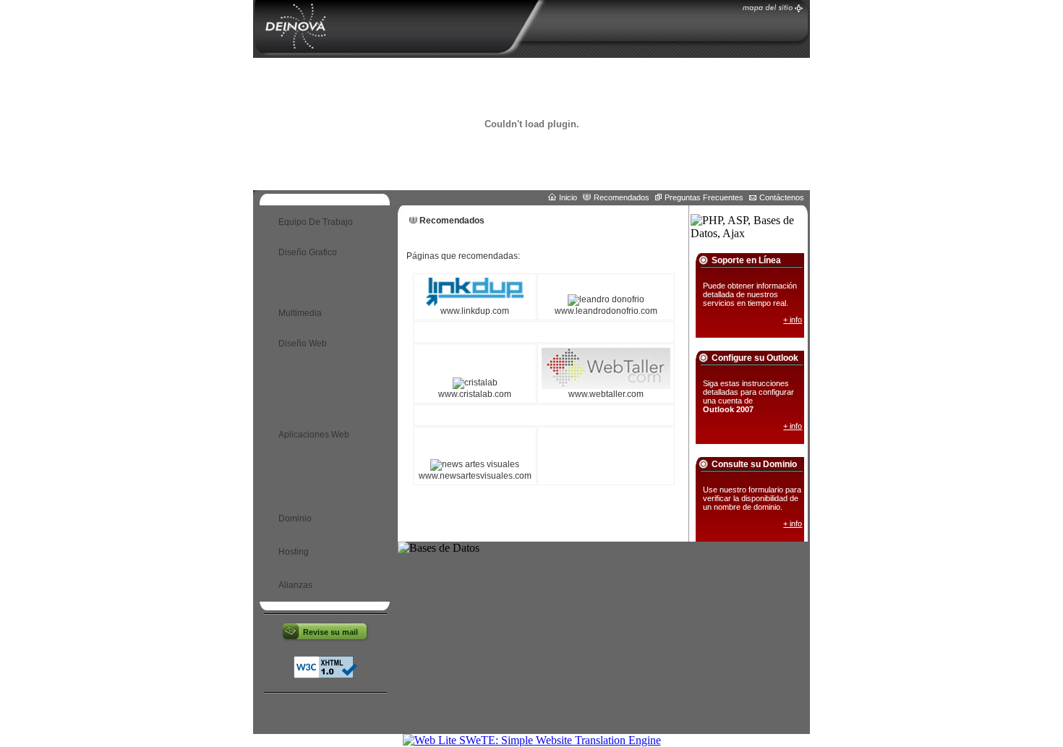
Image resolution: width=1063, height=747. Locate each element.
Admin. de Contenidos (331, 497)
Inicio (568, 197)
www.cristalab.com (474, 394)
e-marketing (310, 416)
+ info (792, 319)
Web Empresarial (321, 384)
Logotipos (306, 271)
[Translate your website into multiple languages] (532, 740)
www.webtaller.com (606, 394)
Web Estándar (315, 362)
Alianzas (295, 585)
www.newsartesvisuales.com (475, 476)
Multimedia (300, 313)
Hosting (293, 552)
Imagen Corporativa (326, 281)
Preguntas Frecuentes (704, 197)
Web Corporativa (320, 406)
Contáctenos (781, 197)
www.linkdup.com (474, 311)
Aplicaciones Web (322, 453)
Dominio (295, 518)
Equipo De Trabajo (315, 222)
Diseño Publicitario (324, 291)
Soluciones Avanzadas (332, 475)
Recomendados (621, 197)
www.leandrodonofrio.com (606, 311)
